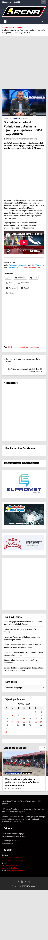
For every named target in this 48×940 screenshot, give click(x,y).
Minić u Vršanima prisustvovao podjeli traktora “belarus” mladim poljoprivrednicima (22, 782)
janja (16, 347)
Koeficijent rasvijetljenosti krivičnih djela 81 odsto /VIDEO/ (25, 370)
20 (24, 722)
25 (12, 725)
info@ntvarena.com (10, 865)
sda (37, 347)
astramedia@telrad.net (11, 868)
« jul (5, 732)
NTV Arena (20, 139)
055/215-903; (7, 858)
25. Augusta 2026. (12, 788)
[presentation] (41, 748)
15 (36, 718)
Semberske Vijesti (12, 119)
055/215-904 (18, 858)
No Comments (31, 139)
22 (36, 722)
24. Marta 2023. (10, 139)
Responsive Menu (43, 2)
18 (12, 722)
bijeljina (11, 347)
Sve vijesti (26, 119)
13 (24, 718)
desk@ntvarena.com (15, 871)
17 (7, 722)
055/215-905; (7, 860)
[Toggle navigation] (5, 21)
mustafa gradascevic (27, 347)
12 (18, 718)
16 (41, 718)
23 (41, 722)
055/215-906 (18, 860)
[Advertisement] (24, 61)
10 (7, 718)
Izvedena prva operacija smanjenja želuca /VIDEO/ (23, 360)
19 (18, 722)
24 (7, 725)
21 (30, 722)
